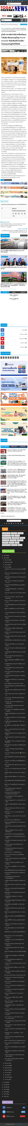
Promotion (13, 540)
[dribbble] (14, 1)
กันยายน (7, 567)
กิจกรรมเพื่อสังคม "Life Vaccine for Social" (14, 683)
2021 (5, 1089)
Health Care (6, 540)
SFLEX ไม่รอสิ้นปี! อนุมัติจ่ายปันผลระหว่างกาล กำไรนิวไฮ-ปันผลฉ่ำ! (12, 251)
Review (20, 544)
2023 (5, 1084)
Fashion (12, 542)
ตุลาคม (6, 564)
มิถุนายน (7, 1067)
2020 (5, 1091)
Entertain (14, 533)
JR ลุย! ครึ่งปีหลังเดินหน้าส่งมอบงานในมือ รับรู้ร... (15, 870)
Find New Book (6, 544)
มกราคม (7, 1079)
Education (20, 540)
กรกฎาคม (7, 1065)
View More (24, 235)
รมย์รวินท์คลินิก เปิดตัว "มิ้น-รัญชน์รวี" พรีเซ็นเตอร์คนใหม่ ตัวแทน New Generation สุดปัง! (16, 476)
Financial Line (8, 28)
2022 (5, 1087)
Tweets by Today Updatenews (8, 516)
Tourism (22, 537)
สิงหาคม (7, 1063)
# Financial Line (8, 180)
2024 (5, 1082)
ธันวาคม (7, 560)
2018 (5, 1096)
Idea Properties (16, 24)
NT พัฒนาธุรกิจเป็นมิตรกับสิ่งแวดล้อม (16, 455)
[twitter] (7, 1)
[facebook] (5, 1)
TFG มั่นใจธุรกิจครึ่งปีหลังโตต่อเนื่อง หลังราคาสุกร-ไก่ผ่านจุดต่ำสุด (14, 268)
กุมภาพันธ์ (7, 1077)
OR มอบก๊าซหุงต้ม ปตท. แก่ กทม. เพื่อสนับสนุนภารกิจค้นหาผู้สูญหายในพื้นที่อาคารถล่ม (16, 497)
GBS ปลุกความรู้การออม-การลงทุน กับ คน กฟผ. (15, 975)
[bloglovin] (11, 1)
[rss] (16, 1)
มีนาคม (6, 1074)
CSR (13, 535)
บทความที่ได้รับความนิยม (5, 447)
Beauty (17, 542)
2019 (5, 1094)
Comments (23, 446)
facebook (22, 292)
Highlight (14, 446)
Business (20, 533)
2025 (5, 558)
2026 (5, 555)
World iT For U (6, 535)
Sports (17, 535)
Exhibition (5, 542)
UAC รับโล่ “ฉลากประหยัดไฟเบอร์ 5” (13, 819)
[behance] (18, 1)
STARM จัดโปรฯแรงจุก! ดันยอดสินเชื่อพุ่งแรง (14, 834)
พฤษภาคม (7, 1070)
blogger (5, 292)
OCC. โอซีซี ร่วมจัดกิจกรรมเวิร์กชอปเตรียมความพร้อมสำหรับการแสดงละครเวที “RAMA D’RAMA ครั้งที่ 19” (16, 503)
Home (2, 28)
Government (15, 537)
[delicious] (22, 1)
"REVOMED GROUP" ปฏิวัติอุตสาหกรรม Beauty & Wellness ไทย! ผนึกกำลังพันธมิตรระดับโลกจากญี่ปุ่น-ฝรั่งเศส (16, 471)
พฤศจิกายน (7, 562)
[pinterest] (9, 1)
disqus (14, 292)
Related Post (5, 235)
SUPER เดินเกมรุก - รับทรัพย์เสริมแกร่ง (13, 852)
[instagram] (20, 1)
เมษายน (7, 1072)
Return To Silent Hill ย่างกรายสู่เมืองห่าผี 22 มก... (15, 1040)
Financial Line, (23, 47)
